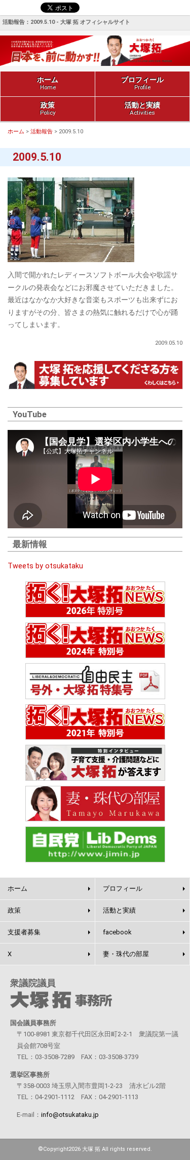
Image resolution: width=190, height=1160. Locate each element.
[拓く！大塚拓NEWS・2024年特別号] (95, 641)
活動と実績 (142, 108)
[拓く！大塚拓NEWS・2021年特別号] (95, 722)
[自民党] (95, 844)
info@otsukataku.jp (70, 1114)
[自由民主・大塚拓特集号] (95, 681)
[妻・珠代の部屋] (95, 804)
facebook (117, 932)
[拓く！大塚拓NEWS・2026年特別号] (95, 600)
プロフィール (142, 83)
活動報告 (41, 131)
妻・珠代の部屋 (126, 954)
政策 (47, 108)
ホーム (47, 83)
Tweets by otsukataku (45, 566)
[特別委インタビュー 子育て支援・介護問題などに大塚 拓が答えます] (95, 763)
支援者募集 (24, 932)
